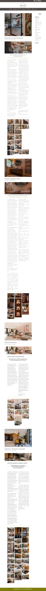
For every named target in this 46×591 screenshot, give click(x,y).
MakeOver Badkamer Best (12, 179)
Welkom (10, 9)
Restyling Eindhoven (11, 342)
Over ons (23, 9)
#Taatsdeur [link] (13, 516)
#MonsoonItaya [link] (10, 519)
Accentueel (29, 9)
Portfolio (19, 9)
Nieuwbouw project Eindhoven (14, 38)
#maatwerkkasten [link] (13, 511)
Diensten (14, 9)
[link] (8, 511)
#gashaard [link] (9, 515)
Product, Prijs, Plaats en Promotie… (37, 34)
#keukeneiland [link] (14, 505)
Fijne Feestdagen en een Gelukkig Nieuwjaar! (38, 38)
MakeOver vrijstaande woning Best (15, 449)
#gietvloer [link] (13, 509)
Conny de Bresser (8, 39)
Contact (33, 9)
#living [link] (12, 523)
